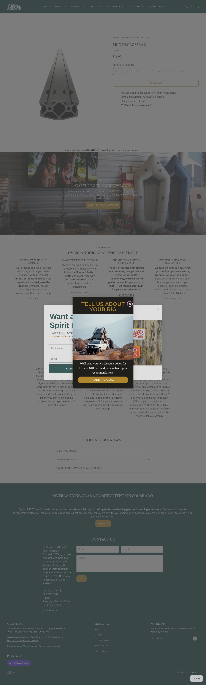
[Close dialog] (129, 304)
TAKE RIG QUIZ (103, 380)
